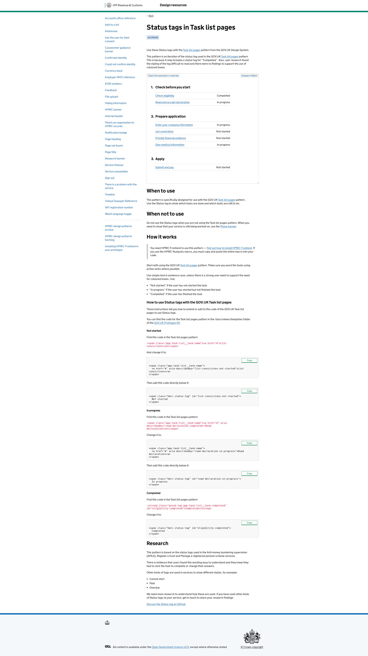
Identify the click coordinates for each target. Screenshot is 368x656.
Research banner (115, 158)
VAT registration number (119, 207)
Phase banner (228, 226)
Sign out (109, 178)
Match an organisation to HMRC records (119, 124)
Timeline (110, 194)
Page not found (114, 145)
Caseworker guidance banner (118, 49)
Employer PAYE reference (120, 77)
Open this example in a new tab (163, 75)
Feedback (111, 90)
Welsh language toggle (118, 214)
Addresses (111, 31)
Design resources (173, 5)
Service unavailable (116, 171)
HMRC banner (113, 109)
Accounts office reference (120, 18)
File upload (111, 96)
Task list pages (191, 50)
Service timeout (114, 165)
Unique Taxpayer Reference (121, 201)
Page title (110, 152)
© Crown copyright (252, 647)
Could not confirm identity (120, 64)
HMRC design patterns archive (118, 227)
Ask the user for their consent (117, 39)
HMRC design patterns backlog (118, 238)
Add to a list (112, 24)
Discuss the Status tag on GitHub (166, 604)
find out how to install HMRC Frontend (229, 248)
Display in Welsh (249, 75)
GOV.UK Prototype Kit (167, 322)
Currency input (113, 70)
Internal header (114, 116)
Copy (249, 360)
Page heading (113, 139)
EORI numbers (113, 83)
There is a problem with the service (121, 186)
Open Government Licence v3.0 (170, 647)
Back (151, 15)
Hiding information (115, 103)
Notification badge (116, 132)
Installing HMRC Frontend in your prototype (121, 248)
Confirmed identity (116, 57)
